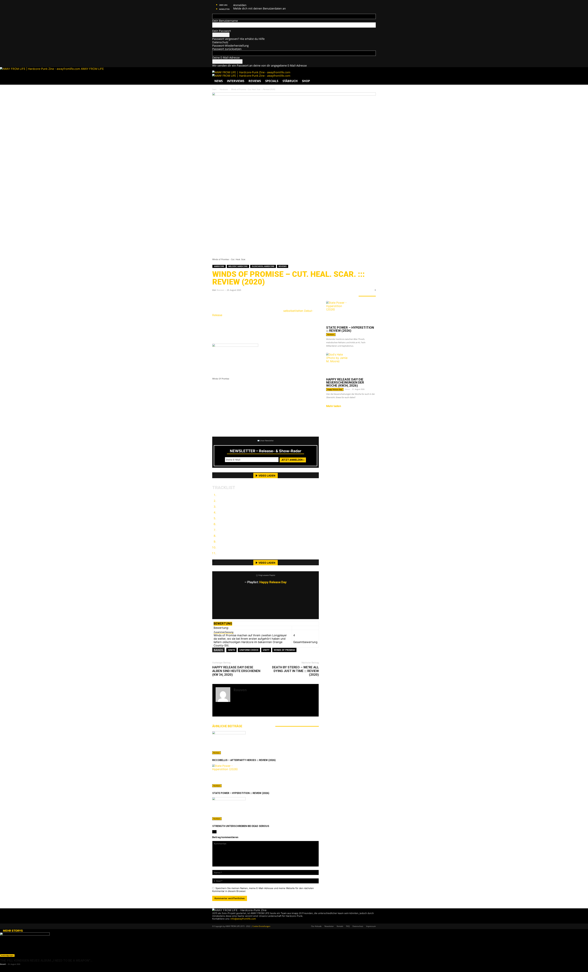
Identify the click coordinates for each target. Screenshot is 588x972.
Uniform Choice (248, 649)
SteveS (3, 964)
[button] (372, 74)
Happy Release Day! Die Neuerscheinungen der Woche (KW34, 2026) (345, 382)
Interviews (235, 81)
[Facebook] (216, 298)
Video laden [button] (266, 475)
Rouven (220, 290)
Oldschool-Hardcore (263, 266)
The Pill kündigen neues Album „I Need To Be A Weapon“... (46, 960)
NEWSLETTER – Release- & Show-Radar (265, 451)
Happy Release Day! (334, 389)
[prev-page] (213, 831)
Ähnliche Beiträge (227, 726)
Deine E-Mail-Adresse (226, 57)
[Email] (226, 298)
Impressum (371, 926)
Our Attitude (316, 926)
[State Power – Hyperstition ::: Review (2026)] (265, 775)
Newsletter (224, 9)
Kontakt (340, 926)
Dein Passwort (221, 31)
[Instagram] (238, 712)
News (218, 81)
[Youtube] (225, 921)
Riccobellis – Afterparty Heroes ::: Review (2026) (244, 760)
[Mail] (219, 921)
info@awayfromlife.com (243, 918)
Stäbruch (290, 81)
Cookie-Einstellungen (261, 926)
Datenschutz (220, 42)
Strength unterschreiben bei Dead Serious (240, 826)
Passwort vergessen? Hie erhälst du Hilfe (238, 39)
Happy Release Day (273, 582)
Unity (266, 649)
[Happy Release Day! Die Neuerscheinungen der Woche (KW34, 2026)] (351, 364)
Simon (347, 389)
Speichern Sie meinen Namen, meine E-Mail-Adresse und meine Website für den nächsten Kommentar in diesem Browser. (263, 890)
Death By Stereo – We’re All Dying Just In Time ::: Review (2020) (295, 670)
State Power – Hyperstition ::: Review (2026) (240, 793)
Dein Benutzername (225, 21)
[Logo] (251, 72)
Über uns (223, 5)
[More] (263, 298)
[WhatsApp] (235, 298)
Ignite (231, 649)
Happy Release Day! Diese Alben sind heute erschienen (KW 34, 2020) (236, 670)
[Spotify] (222, 921)
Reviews (255, 81)
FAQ (348, 926)
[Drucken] (244, 298)
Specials (271, 81)
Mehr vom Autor (258, 726)
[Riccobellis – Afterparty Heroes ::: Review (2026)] (265, 742)
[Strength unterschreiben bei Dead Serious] (265, 808)
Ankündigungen (7, 955)
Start (214, 89)
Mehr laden (333, 406)
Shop (306, 81)
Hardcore (224, 89)
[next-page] (215, 831)
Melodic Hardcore (238, 266)
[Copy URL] (253, 298)
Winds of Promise (284, 649)
